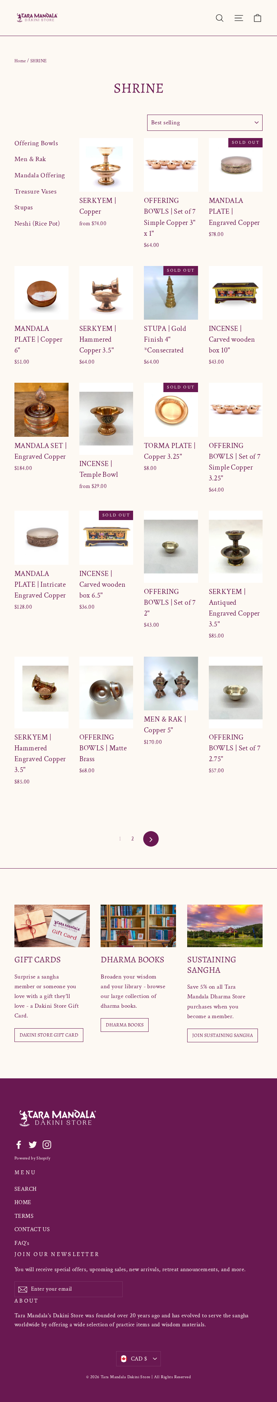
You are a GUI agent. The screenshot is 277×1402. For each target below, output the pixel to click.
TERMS (24, 1216)
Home (20, 61)
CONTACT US (32, 1229)
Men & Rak (30, 159)
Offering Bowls (36, 143)
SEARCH (25, 1189)
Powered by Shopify (32, 1158)
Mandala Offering (39, 175)
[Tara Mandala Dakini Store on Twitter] (32, 1144)
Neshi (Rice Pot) (37, 223)
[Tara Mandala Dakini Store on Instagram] (47, 1144)
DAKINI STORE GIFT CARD (48, 1034)
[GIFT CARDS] (52, 926)
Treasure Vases (35, 191)
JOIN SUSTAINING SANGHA (222, 1035)
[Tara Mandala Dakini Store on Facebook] (18, 1144)
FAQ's (21, 1243)
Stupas (23, 207)
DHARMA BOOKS (125, 1024)
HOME (22, 1202)
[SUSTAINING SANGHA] (225, 926)
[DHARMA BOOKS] (138, 926)
